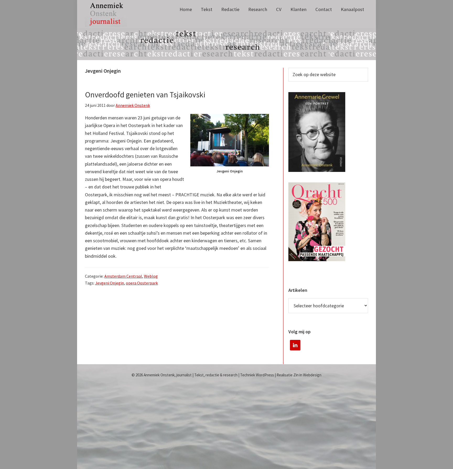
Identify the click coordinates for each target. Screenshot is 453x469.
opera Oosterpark (142, 283)
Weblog (151, 276)
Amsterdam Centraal (123, 276)
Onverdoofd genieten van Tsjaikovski (145, 94)
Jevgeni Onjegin (109, 283)
